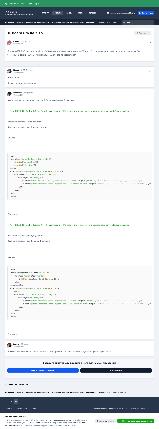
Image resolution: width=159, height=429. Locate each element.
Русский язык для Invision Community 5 (22, 3)
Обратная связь (21, 408)
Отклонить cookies (105, 421)
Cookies (33, 408)
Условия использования (62, 420)
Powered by (142, 408)
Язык (8, 408)
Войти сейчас (116, 370)
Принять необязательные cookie (137, 421)
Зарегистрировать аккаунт (43, 370)
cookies (40, 423)
